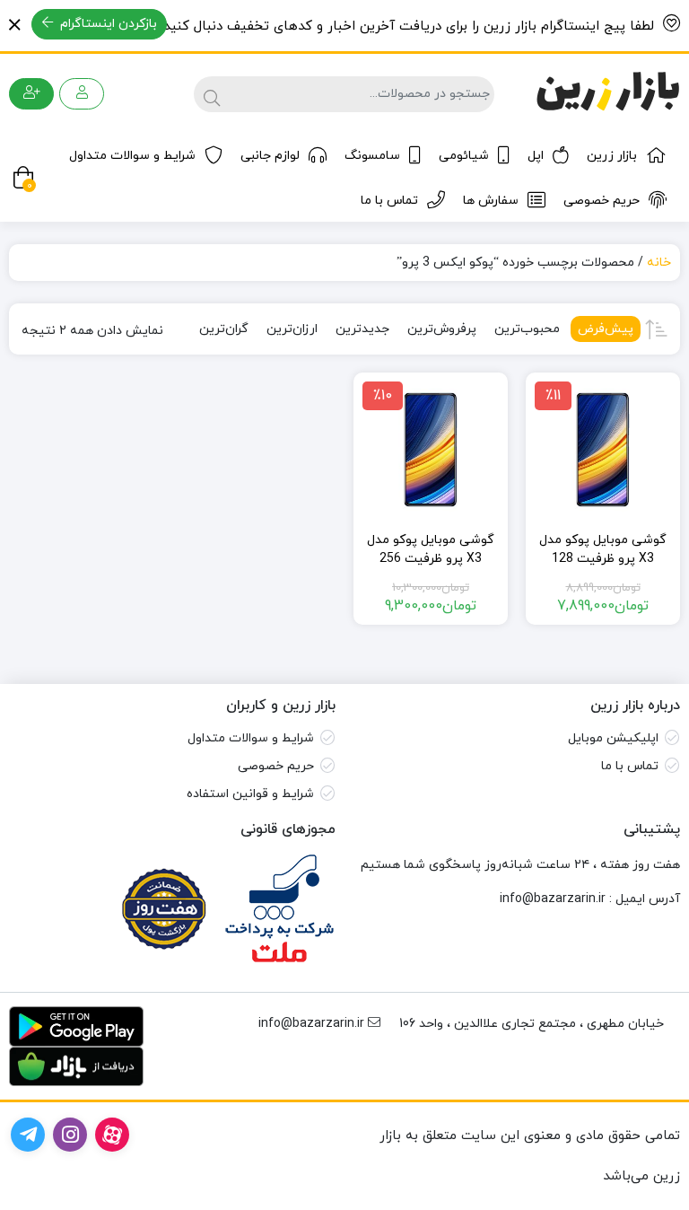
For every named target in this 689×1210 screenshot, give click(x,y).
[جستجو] (209, 94)
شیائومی (464, 155)
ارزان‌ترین (292, 329)
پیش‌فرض (605, 329)
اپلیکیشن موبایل (613, 738)
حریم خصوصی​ (276, 766)
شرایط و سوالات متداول (132, 155)
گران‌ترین (224, 329)
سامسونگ (372, 155)
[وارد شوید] (81, 94)
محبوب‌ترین (527, 329)
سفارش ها (491, 200)
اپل (536, 155)
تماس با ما (389, 200)
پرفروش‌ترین (441, 329)
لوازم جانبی (270, 155)
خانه (659, 262)
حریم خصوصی (601, 200)
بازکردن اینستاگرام (107, 23)
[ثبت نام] (31, 94)
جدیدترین (362, 329)
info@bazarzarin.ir (553, 899)
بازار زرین (612, 155)
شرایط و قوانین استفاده (250, 793)
